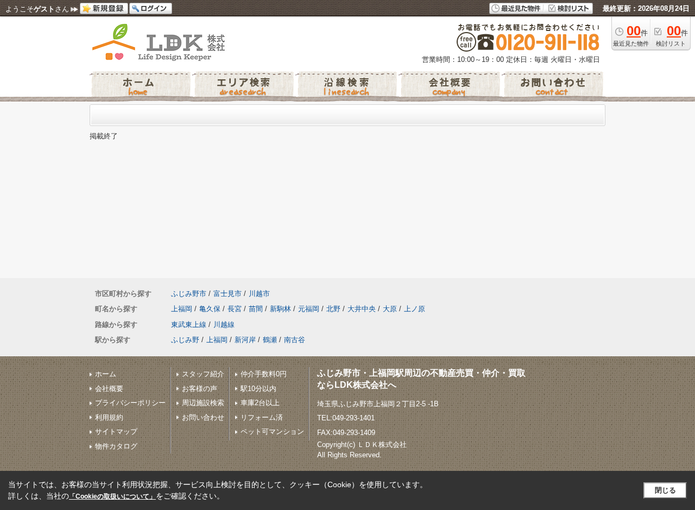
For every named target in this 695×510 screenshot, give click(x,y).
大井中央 (362, 309)
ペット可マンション (272, 431)
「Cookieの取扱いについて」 (112, 496)
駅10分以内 (258, 389)
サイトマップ (116, 431)
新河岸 (245, 340)
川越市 (259, 293)
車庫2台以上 (260, 403)
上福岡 (181, 309)
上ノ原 (414, 309)
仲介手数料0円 (264, 374)
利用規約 (109, 417)
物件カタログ (116, 446)
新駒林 (280, 309)
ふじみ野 (185, 340)
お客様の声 (199, 389)
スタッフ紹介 (203, 374)
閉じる (665, 490)
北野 (333, 309)
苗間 (256, 309)
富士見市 (227, 293)
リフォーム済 (262, 417)
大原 (390, 309)
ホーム (105, 374)
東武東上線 (188, 324)
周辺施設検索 (203, 403)
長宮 (235, 309)
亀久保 (209, 309)
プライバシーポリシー (130, 403)
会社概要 (109, 389)
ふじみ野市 (188, 293)
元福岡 (308, 309)
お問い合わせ (203, 417)
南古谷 (294, 340)
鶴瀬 (270, 340)
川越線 (224, 324)
